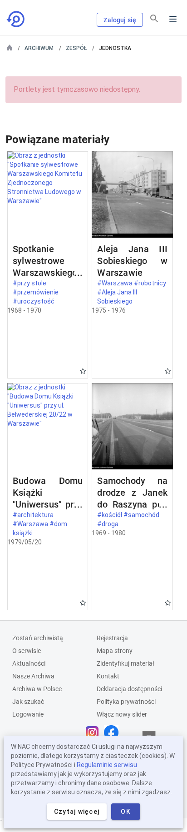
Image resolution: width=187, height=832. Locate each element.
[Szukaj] (154, 19)
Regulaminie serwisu (107, 764)
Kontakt (108, 676)
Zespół (76, 48)
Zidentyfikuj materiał (125, 663)
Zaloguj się (119, 20)
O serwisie (26, 650)
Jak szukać (28, 701)
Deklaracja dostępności (129, 689)
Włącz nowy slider (122, 714)
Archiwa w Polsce (37, 689)
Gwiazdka (83, 371)
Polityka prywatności (126, 701)
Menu (173, 19)
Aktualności (28, 663)
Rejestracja (112, 638)
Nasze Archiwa (33, 676)
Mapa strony (115, 650)
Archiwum (39, 48)
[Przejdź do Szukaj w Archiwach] (16, 19)
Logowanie (28, 714)
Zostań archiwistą (37, 638)
